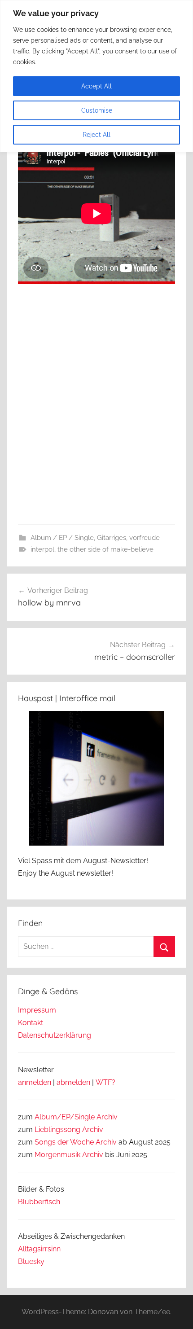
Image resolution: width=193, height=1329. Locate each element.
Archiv (92, 1129)
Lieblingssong (57, 1129)
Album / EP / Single (62, 538)
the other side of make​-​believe (105, 549)
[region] (96, 76)
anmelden (34, 1082)
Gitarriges (111, 538)
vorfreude (144, 538)
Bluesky (31, 1261)
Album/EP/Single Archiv (76, 1117)
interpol (42, 549)
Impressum (37, 1010)
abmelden (73, 1082)
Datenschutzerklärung (54, 1035)
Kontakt (30, 1022)
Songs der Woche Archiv (76, 1142)
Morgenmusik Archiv (69, 1154)
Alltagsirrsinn (39, 1249)
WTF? (105, 1082)
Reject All (96, 134)
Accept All (96, 86)
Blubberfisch (39, 1201)
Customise (96, 110)
